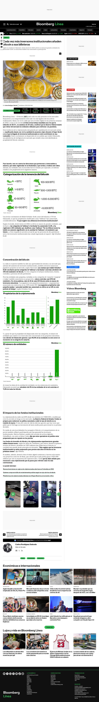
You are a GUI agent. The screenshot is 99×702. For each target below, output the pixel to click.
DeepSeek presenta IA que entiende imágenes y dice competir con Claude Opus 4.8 (83, 618)
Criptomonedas (31, 558)
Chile (28, 683)
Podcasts (53, 683)
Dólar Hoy (53, 677)
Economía (53, 675)
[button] (60, 54)
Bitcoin (22, 558)
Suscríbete (77, 675)
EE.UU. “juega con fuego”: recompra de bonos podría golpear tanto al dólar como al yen (76, 174)
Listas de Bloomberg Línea (57, 684)
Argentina (29, 679)
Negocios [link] (82, 30)
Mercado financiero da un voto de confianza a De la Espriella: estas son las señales (37, 590)
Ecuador (29, 685)
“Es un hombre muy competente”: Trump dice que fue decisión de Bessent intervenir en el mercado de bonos (77, 115)
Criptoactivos (40, 558)
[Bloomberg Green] (81, 310)
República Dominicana (32, 692)
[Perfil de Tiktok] (19, 673)
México (28, 677)
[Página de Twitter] (7, 673)
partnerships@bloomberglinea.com (83, 687)
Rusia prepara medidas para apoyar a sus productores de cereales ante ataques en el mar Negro (77, 100)
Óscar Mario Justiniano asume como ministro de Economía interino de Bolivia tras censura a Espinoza (14, 619)
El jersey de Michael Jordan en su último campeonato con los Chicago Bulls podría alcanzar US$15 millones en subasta (61, 654)
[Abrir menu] (4, 24)
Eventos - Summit (79, 686)
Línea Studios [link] (73, 30)
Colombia (29, 680)
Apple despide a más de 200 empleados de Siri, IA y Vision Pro (14, 590)
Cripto (6, 37)
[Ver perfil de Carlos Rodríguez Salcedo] (9, 547)
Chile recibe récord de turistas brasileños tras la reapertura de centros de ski (60, 590)
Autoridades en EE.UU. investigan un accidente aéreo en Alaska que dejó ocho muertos (37, 618)
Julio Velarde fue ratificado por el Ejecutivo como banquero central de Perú (61, 618)
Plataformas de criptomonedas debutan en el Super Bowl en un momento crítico (28, 476)
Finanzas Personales (55, 681)
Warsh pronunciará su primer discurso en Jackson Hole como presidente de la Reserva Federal (77, 262)
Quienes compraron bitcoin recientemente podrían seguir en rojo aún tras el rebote (29, 472)
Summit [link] (38, 30)
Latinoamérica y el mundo (32, 675)
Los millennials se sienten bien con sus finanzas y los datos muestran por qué (13, 653)
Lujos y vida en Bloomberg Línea (22, 630)
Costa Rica (29, 689)
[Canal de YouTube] (10, 673)
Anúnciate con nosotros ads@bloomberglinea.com (81, 689)
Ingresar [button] (94, 24)
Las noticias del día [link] (11, 30)
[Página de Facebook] (4, 673)
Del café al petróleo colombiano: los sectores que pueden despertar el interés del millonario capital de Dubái (17, 535)
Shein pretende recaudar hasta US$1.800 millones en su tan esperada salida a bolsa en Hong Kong (77, 95)
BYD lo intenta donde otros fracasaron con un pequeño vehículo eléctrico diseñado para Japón (77, 255)
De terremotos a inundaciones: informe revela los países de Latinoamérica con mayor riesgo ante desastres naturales (76, 328)
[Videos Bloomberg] (81, 288)
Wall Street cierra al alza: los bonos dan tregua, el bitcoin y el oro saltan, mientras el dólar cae (76, 167)
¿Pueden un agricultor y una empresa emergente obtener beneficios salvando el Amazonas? (76, 234)
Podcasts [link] (90, 30)
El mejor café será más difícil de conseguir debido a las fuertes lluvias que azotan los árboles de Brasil (77, 323)
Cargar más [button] (49, 627)
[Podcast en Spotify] (23, 673)
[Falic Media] (86, 26)
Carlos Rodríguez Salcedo (11, 105)
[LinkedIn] (22, 551)
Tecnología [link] (63, 30)
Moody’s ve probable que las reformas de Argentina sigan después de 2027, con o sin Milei (84, 590)
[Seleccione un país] (21, 24)
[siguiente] (60, 534)
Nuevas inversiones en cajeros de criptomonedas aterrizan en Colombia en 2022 (28, 469)
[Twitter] (19, 551)
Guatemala (29, 694)
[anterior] (4, 534)
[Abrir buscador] (7, 24)
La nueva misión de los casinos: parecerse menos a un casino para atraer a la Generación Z (84, 653)
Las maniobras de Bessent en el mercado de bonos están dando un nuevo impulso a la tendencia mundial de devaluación (77, 160)
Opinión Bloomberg (73, 267)
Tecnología (77, 679)
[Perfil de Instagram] (13, 673)
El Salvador (29, 691)
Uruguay (29, 688)
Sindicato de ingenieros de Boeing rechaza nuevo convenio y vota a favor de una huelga (77, 105)
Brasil (28, 676)
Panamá (28, 687)
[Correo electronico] (16, 551)
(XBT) (26, 116)
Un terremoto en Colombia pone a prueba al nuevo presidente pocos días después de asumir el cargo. (77, 299)
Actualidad (53, 679)
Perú (28, 684)
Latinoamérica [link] (54, 30)
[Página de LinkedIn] (16, 673)
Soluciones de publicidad (80, 694)
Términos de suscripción (80, 677)
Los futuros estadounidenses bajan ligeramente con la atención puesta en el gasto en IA (76, 153)
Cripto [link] (45, 30)
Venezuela (29, 681)
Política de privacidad (79, 676)
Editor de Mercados (20, 547)
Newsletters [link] (22, 30)
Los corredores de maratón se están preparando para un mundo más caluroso (37, 653)
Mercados (53, 676)
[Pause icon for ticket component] (4, 34)
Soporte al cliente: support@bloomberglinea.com (82, 692)
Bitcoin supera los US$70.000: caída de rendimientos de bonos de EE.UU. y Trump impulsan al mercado (48, 535)
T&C (76, 680)
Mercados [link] (30, 30)
